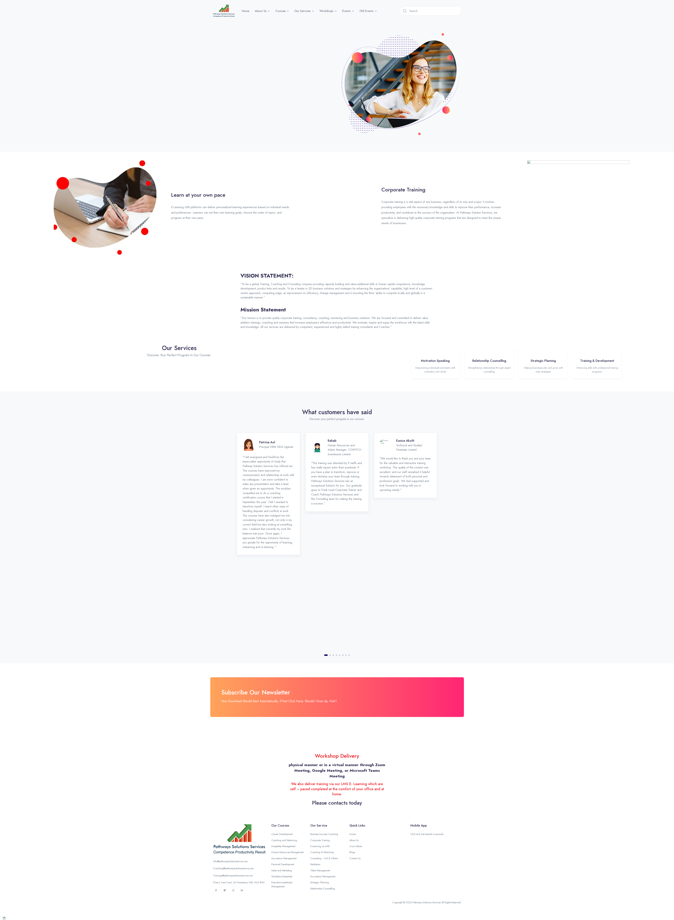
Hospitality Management (283, 846)
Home (245, 11)
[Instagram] (233, 890)
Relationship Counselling (322, 888)
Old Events (366, 11)
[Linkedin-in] (242, 890)
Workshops (326, 11)
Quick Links (357, 825)
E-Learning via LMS (320, 846)
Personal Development (282, 864)
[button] (230, 862)
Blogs (352, 852)
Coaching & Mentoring (322, 852)
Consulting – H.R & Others (324, 858)
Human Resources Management (287, 852)
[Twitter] (225, 890)
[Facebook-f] (216, 890)
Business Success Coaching (324, 834)
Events (346, 11)
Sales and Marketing (281, 870)
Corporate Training (320, 840)
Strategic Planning (319, 882)
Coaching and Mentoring (284, 840)
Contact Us (355, 858)
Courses (280, 11)
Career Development (282, 834)
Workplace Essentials (281, 876)
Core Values (355, 846)
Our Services (302, 11)
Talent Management (320, 870)
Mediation (315, 864)
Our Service (318, 825)
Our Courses (280, 825)
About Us (260, 11)
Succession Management (283, 858)
